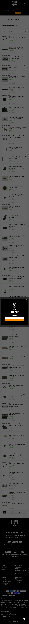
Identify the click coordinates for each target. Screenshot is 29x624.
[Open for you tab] (24, 619)
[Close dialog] (27, 299)
